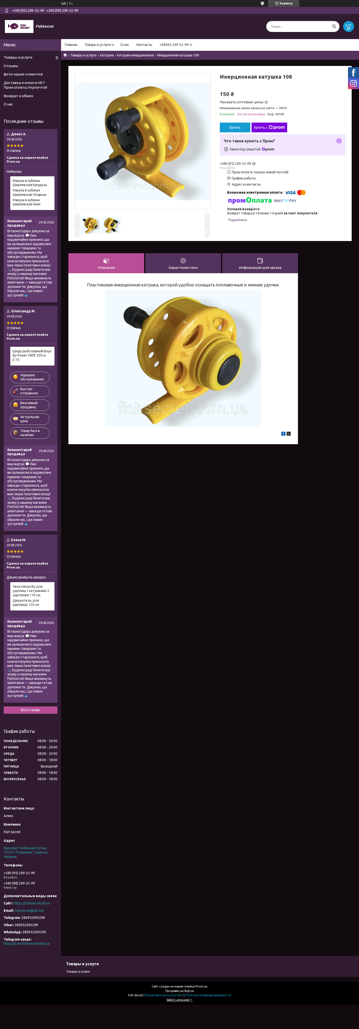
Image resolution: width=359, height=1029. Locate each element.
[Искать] (333, 26)
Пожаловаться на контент (164, 995)
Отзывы (11, 66)
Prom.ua (201, 986)
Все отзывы (30, 710)
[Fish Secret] (19, 26)
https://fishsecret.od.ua (32, 903)
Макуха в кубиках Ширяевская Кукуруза (30, 183)
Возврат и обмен (18, 96)
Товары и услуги (97, 45)
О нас (124, 45)
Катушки (107, 55)
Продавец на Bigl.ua (179, 990)
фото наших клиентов (23, 74)
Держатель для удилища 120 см (26, 602)
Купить (235, 127)
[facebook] (283, 434)
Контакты (144, 45)
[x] (289, 434)
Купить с (261, 127)
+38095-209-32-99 (174, 45)
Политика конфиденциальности (208, 995)
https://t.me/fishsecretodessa (26, 943)
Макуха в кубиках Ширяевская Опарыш (29, 192)
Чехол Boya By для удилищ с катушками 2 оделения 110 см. (31, 591)
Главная (71, 45)
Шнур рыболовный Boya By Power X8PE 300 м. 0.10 (32, 355)
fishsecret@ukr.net (29, 911)
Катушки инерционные (135, 55)
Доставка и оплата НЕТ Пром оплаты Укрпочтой (25, 85)
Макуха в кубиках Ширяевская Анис (27, 202)
